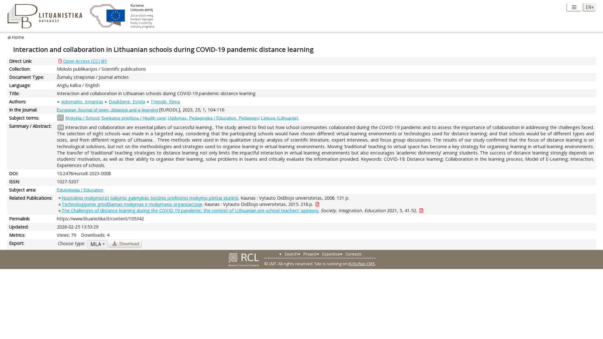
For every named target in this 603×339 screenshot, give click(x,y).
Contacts (353, 254)
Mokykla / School (82, 118)
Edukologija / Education (80, 189)
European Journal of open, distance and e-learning (107, 109)
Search (291, 254)
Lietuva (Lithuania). (280, 118)
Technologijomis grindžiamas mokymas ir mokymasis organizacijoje (132, 204)
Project (310, 254)
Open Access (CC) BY (85, 61)
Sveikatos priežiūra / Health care (133, 118)
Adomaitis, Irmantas (82, 102)
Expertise (331, 254)
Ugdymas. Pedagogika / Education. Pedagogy (213, 118)
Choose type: (71, 243)
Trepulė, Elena (165, 102)
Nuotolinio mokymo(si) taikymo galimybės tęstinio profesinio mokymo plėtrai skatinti (150, 198)
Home (18, 37)
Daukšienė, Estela (127, 102)
